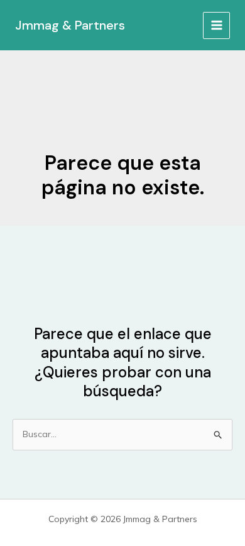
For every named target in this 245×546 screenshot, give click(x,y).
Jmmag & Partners (70, 25)
